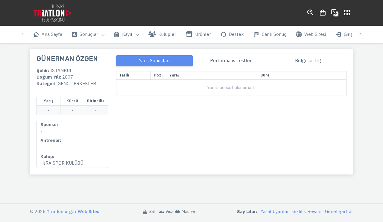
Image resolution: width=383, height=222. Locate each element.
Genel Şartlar (339, 211)
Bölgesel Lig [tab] (308, 60)
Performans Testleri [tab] (231, 60)
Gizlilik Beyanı (306, 211)
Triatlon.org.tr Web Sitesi (74, 211)
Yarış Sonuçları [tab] (154, 60)
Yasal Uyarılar (275, 211)
